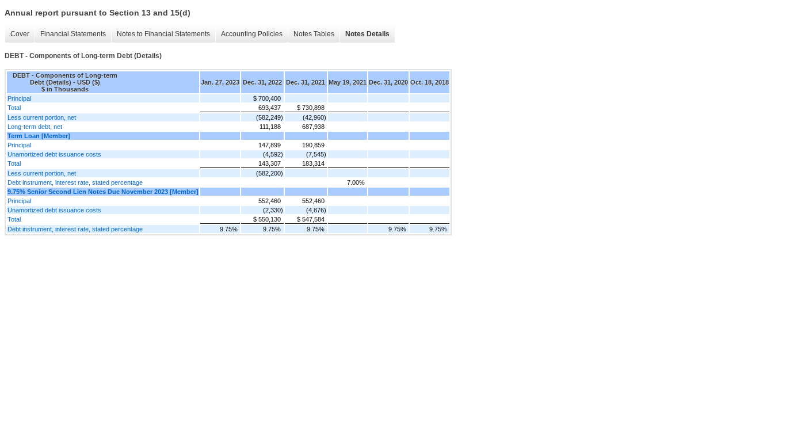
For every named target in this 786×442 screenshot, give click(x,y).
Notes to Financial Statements (163, 34)
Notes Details (367, 34)
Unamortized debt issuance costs (54, 154)
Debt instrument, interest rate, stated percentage (75, 182)
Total (14, 107)
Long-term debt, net (34, 126)
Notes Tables (313, 34)
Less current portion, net (41, 117)
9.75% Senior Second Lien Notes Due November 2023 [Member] (103, 191)
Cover (19, 34)
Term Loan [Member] (38, 135)
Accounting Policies (252, 34)
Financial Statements (73, 34)
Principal (19, 98)
